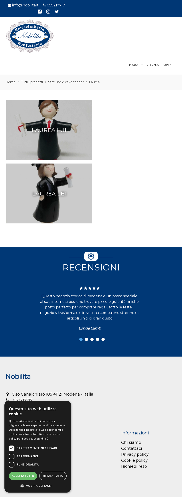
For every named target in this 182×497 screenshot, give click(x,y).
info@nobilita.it (25, 5)
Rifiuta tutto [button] (52, 476)
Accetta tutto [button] (23, 476)
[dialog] (37, 447)
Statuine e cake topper (66, 82)
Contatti (169, 64)
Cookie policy (134, 460)
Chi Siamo (153, 64)
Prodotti (135, 64)
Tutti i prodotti (32, 82)
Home (11, 82)
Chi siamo (131, 442)
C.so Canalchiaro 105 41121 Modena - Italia (52, 394)
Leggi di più (41, 438)
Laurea (94, 82)
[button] (81, 339)
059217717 (56, 5)
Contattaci (131, 448)
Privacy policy (135, 454)
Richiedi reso (134, 466)
